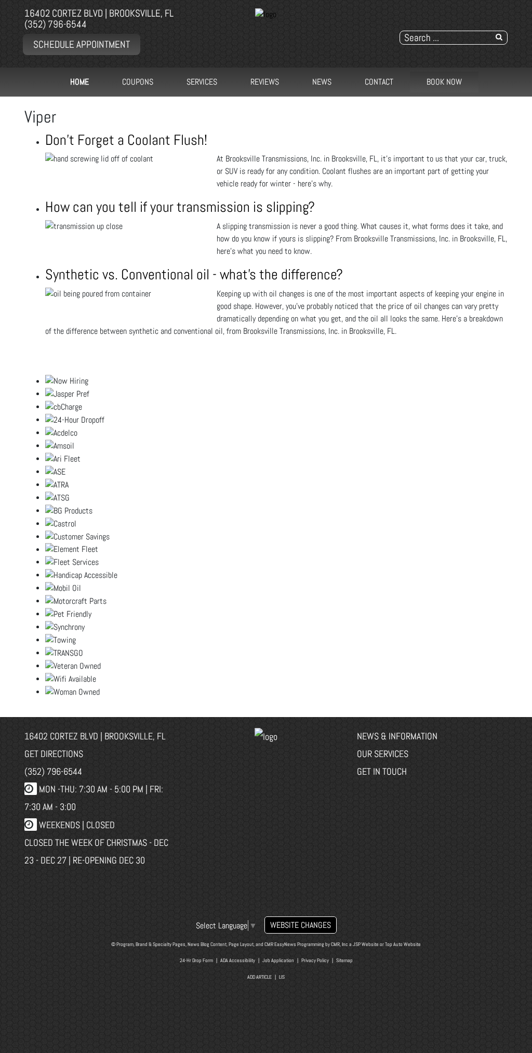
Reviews (264, 81)
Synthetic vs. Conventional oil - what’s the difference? (194, 274)
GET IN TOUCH (382, 771)
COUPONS (137, 81)
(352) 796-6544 (55, 24)
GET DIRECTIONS (53, 754)
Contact (379, 81)
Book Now (444, 81)
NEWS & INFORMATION (397, 736)
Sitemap (344, 960)
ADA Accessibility (237, 960)
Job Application (278, 960)
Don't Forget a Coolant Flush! (126, 140)
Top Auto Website (403, 944)
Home (79, 81)
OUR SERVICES (382, 754)
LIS (282, 977)
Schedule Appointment (81, 44)
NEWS (321, 81)
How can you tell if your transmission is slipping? (180, 207)
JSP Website (366, 944)
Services (202, 81)
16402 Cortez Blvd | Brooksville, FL (99, 13)
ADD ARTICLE (259, 977)
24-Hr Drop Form (196, 960)
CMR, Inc (339, 944)
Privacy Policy (315, 960)
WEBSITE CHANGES (300, 925)
